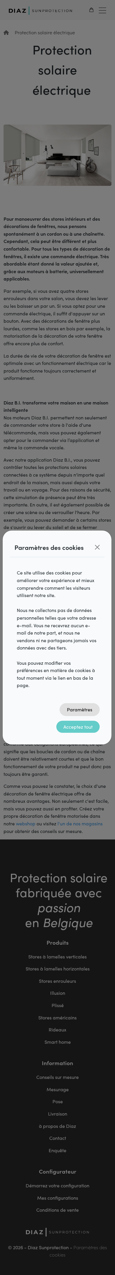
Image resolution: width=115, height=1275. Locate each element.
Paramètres (79, 709)
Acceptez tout (78, 727)
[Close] (97, 547)
